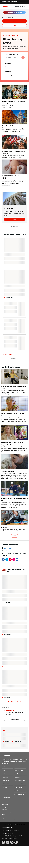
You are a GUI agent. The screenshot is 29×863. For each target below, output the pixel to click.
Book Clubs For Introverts (10, 126)
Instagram (13, 559)
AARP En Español (18, 770)
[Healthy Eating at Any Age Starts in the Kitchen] (14, 92)
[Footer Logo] (14, 755)
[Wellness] (14, 517)
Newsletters (17, 773)
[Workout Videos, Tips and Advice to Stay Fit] (14, 488)
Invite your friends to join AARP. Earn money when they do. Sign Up (10, 2)
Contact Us (17, 766)
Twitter (6, 559)
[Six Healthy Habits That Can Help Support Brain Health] (14, 432)
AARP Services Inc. (19, 794)
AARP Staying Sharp (7, 471)
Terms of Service (21, 824)
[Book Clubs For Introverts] (14, 117)
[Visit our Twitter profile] (7, 842)
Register (17, 6)
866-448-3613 (7, 548)
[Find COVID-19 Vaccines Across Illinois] (14, 167)
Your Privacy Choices (7, 838)
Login (21, 6)
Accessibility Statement (7, 827)
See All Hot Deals (14, 719)
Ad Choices (21, 835)
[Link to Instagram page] (12, 842)
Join (14, 21)
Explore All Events (7, 354)
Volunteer (4, 773)
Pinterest (10, 559)
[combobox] (14, 58)
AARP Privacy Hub (11, 824)
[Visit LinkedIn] (16, 842)
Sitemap (4, 824)
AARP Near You (5, 787)
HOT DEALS (8, 710)
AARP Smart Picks (6, 784)
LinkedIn (17, 559)
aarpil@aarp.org (8, 550)
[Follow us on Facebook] (3, 842)
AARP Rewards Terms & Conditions (10, 830)
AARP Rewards (5, 780)
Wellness (4, 527)
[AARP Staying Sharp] (14, 461)
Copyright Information (7, 833)
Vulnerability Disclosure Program (10, 835)
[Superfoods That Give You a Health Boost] (14, 403)
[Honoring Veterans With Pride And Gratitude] (14, 142)
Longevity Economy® (7, 818)
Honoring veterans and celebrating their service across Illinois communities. (13, 156)
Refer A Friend (17, 777)
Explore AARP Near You (11, 54)
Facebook (3, 559)
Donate (3, 770)
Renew (14, 25)
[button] (27, 6)
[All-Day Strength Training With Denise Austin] (14, 376)
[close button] (27, 10)
